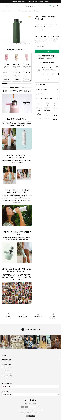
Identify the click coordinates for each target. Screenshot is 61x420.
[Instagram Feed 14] (17, 342)
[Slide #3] (20, 43)
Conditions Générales (23, 410)
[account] (54, 6)
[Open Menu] (3, 6)
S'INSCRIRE (47, 51)
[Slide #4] (21, 43)
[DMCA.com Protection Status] (30, 416)
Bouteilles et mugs (6, 10)
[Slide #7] (25, 43)
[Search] (7, 6)
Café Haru (16, 64)
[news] (49, 6)
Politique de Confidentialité (36, 410)
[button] (39, 22)
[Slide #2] (19, 43)
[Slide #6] (24, 43)
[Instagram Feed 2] (44, 342)
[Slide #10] (29, 43)
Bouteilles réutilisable (15, 10)
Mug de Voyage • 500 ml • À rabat (6, 67)
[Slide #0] (16, 43)
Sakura (6, 64)
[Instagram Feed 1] (30, 342)
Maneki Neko (27, 64)
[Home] (30, 6)
